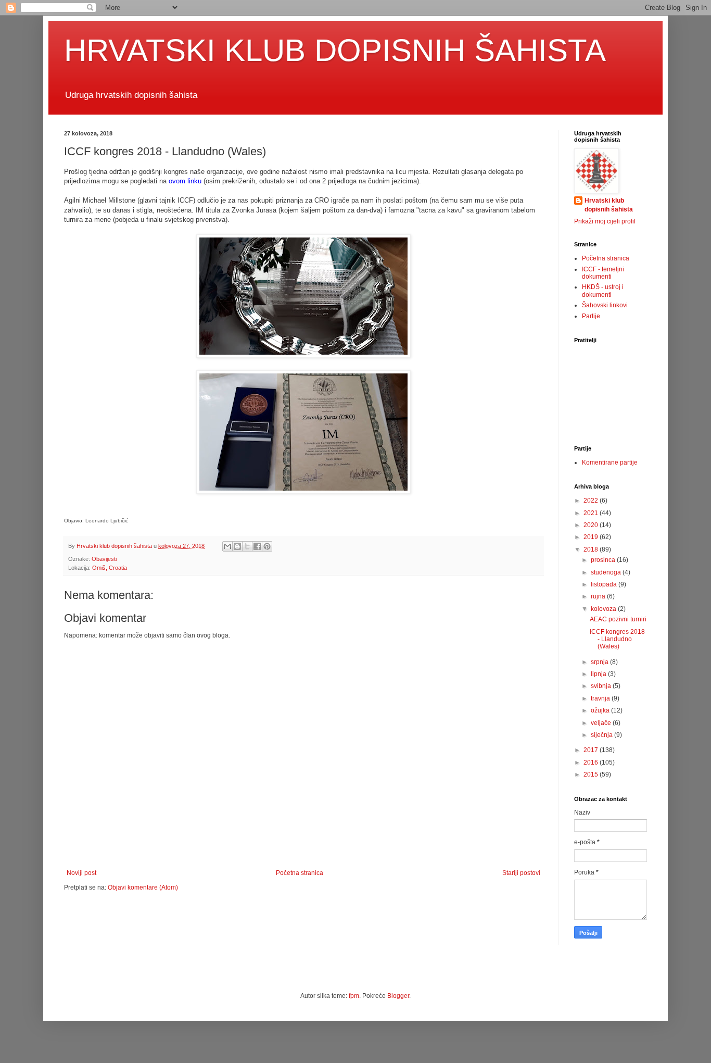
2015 (591, 774)
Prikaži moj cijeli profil (605, 221)
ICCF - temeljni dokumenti (603, 273)
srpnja (600, 662)
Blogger (398, 995)
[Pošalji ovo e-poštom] (227, 546)
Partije (591, 316)
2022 (591, 500)
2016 (591, 762)
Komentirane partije (610, 462)
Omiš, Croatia (109, 568)
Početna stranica (299, 873)
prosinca (604, 560)
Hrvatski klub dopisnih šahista (609, 205)
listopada (604, 584)
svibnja (602, 686)
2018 (591, 549)
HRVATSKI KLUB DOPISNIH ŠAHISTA (335, 50)
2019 (591, 537)
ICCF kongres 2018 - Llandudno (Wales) (617, 639)
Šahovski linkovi (605, 305)
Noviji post (81, 873)
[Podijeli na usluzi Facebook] (257, 546)
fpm (354, 995)
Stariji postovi (521, 873)
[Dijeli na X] (247, 546)
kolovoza (604, 608)
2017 (591, 750)
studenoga (607, 572)
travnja (601, 698)
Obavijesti (104, 559)
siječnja (602, 735)
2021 (591, 513)
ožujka (601, 710)
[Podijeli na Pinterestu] (267, 546)
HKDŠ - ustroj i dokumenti (603, 290)
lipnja (599, 674)
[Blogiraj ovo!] (237, 546)
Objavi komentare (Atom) (143, 887)
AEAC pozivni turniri (618, 619)
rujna (599, 596)
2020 (591, 525)
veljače (602, 723)
